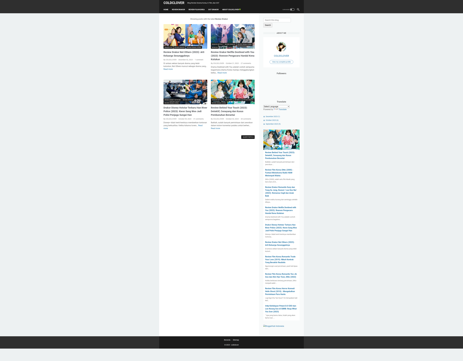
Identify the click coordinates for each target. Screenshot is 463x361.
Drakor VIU (168, 47)
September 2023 (273, 124)
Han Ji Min (228, 100)
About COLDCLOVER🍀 (231, 9)
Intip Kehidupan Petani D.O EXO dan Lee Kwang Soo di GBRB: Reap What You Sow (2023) (281, 309)
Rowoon (215, 47)
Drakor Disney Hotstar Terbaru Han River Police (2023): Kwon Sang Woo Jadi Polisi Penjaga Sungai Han (185, 111)
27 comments (246, 63)
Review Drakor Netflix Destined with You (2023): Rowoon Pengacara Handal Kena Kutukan (232, 56)
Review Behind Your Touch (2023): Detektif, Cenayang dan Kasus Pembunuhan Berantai (229, 111)
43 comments (246, 119)
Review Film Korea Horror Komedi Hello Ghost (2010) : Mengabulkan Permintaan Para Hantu (280, 291)
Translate (282, 109)
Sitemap (236, 340)
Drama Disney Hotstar (172, 100)
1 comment (199, 60)
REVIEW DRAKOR (178, 9)
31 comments (198, 119)
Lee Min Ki (237, 100)
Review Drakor (179, 47)
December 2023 (273, 116)
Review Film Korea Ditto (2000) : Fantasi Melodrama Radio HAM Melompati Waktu (279, 173)
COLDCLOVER (281, 55)
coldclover (173, 3)
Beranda (227, 340)
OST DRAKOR (213, 9)
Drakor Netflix (217, 44)
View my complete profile (281, 62)
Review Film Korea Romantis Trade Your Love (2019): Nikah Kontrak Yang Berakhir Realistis (280, 259)
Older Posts (247, 137)
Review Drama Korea (194, 47)
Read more (168, 69)
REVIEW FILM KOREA (197, 9)
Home (165, 9)
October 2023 (272, 120)
